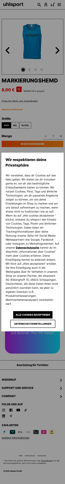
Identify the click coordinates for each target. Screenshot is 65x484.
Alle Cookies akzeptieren (33, 314)
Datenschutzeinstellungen (32, 323)
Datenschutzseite (27, 247)
